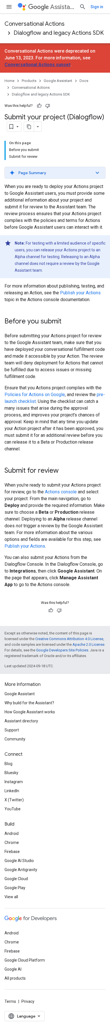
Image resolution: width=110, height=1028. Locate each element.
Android (12, 833)
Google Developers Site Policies (62, 650)
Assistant (62, 7)
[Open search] (82, 6)
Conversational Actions (35, 23)
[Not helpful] (47, 105)
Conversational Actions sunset (38, 64)
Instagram (14, 781)
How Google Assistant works (30, 712)
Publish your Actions (80, 292)
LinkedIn (12, 791)
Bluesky (11, 772)
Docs (84, 81)
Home (9, 81)
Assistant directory (21, 721)
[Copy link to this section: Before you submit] (67, 321)
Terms (10, 1001)
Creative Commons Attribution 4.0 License (69, 639)
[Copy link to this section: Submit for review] (64, 471)
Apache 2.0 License (88, 644)
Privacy (27, 1001)
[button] (55, 172)
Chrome (12, 842)
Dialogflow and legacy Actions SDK (59, 32)
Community (15, 739)
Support (12, 730)
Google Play (15, 888)
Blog (8, 763)
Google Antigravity (21, 869)
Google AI (13, 969)
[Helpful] (39, 105)
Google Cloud (16, 878)
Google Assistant (58, 81)
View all (11, 897)
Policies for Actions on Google (35, 394)
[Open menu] (9, 7)
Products (29, 81)
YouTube (13, 809)
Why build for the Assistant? (29, 703)
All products (15, 978)
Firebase (12, 851)
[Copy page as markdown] (29, 126)
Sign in (97, 7)
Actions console (61, 491)
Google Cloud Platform (25, 960)
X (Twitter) (14, 800)
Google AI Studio (19, 860)
